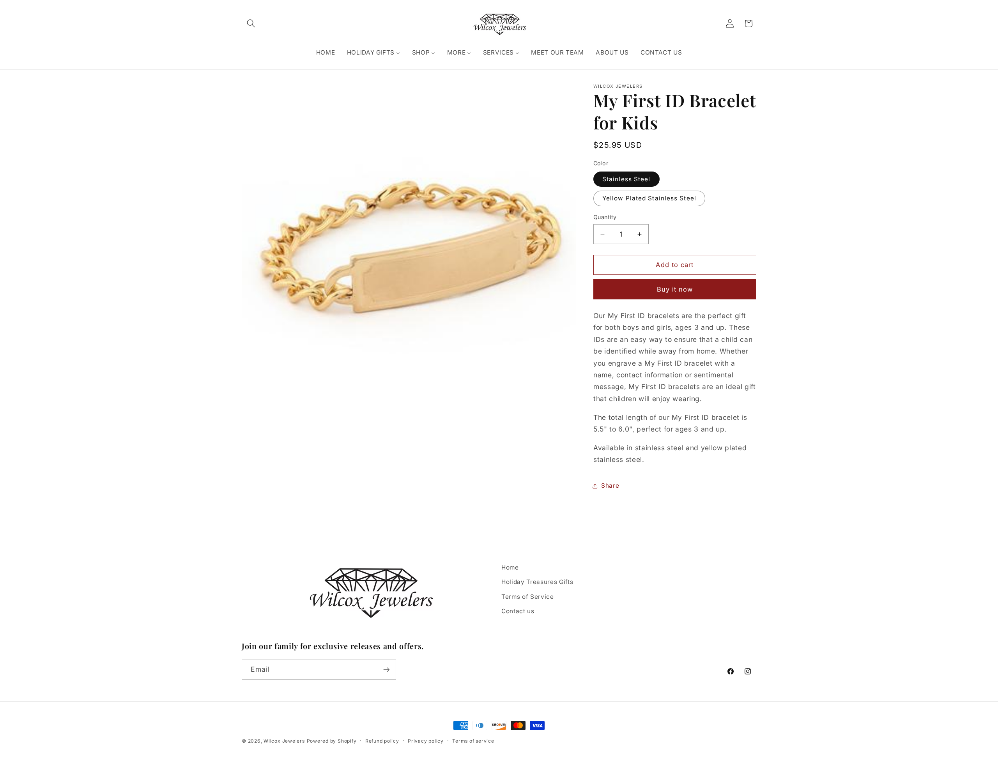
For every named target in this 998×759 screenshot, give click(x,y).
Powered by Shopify (332, 741)
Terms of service (473, 741)
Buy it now (675, 289)
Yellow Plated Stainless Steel (649, 198)
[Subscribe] (386, 670)
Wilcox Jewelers (284, 741)
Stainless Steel (626, 179)
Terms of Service (527, 596)
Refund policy (382, 741)
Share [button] (610, 486)
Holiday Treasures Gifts (537, 582)
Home (510, 567)
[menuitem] (325, 53)
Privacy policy (426, 741)
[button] (251, 23)
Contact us (517, 611)
